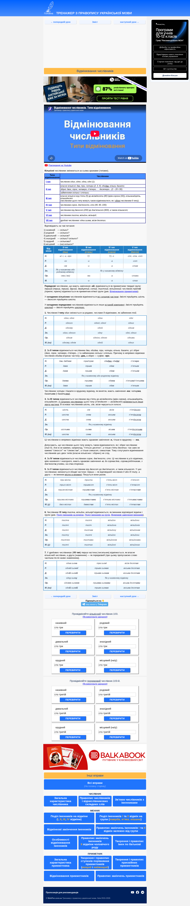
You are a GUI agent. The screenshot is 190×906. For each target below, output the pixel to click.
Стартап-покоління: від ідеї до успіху (170, 63)
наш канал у (96, 604)
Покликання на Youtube (59, 165)
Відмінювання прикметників (124, 291)
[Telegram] (142, 892)
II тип (48, 189)
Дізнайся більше (170, 75)
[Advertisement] (95, 46)
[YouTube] (132, 892)
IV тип (49, 205)
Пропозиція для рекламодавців (62, 892)
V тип (48, 210)
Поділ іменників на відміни (70, 515)
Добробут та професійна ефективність (169, 48)
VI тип (49, 215)
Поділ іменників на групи (97, 515)
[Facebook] (137, 892)
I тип (48, 182)
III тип (49, 198)
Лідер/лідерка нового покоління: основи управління (170, 55)
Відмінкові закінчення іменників (127, 515)
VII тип (49, 220)
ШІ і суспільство (170, 69)
